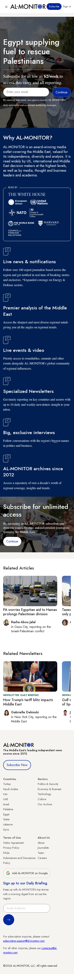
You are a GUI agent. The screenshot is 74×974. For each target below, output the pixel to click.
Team (41, 853)
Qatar (6, 819)
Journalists (43, 848)
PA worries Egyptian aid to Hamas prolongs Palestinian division (30, 612)
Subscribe (54, 6)
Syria (6, 830)
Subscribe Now (17, 765)
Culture (42, 799)
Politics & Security (48, 784)
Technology (44, 794)
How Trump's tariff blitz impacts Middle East (28, 702)
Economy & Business (49, 789)
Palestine (8, 809)
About (41, 843)
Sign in (67, 6)
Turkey (7, 784)
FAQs (6, 853)
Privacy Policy (11, 848)
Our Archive (45, 804)
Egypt (6, 814)
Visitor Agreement (13, 843)
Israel (6, 804)
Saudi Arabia (10, 789)
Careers (42, 858)
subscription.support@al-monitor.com (24, 941)
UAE (5, 799)
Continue (12, 541)
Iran (5, 794)
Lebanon (8, 824)
